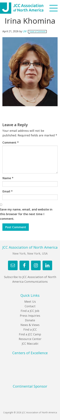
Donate (30, 320)
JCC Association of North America (27, 8)
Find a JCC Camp (30, 334)
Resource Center (30, 339)
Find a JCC (30, 329)
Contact (30, 306)
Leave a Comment (37, 31)
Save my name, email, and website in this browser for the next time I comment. (26, 214)
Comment (10, 142)
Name (7, 178)
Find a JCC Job (30, 311)
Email (7, 191)
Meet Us (30, 301)
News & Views (30, 325)
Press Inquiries (30, 315)
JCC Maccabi (30, 343)
